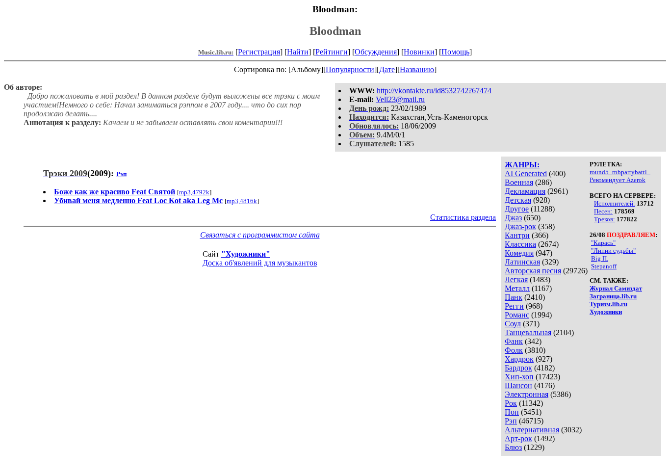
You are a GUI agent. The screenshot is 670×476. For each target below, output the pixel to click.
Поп (512, 412)
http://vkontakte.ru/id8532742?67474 (434, 90)
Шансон (518, 385)
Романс (517, 315)
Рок (511, 403)
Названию (417, 69)
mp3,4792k (194, 192)
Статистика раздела (463, 217)
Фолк (514, 350)
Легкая (516, 279)
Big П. (599, 258)
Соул (513, 323)
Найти (298, 52)
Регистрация (259, 52)
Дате (387, 69)
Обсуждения (376, 52)
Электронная (526, 394)
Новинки (419, 52)
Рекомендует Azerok (617, 180)
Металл (517, 288)
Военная (519, 182)
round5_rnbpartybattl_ (620, 172)
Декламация (525, 191)
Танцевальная (528, 332)
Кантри (517, 235)
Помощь (455, 52)
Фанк (514, 341)
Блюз (513, 447)
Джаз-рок (520, 226)
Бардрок (518, 368)
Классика (520, 244)
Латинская (522, 262)
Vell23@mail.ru (400, 99)
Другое (517, 209)
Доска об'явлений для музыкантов (260, 263)
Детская (518, 200)
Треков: (604, 219)
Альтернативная (532, 429)
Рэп (511, 421)
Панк (513, 297)
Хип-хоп (519, 376)
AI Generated (526, 173)
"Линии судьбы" (613, 250)
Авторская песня (533, 270)
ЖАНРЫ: (522, 164)
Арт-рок (518, 438)
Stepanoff (604, 266)
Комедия (519, 253)
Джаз (513, 217)
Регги (514, 306)
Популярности (350, 69)
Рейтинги (331, 52)
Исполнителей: (614, 203)
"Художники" (245, 254)
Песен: (603, 211)
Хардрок (519, 359)
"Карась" (603, 242)
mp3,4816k (242, 201)
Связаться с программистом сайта (260, 235)
